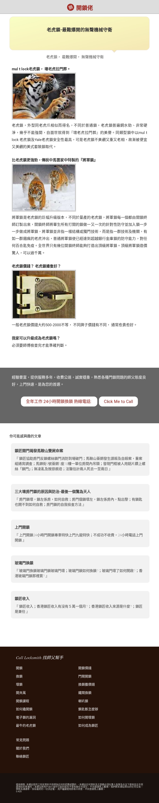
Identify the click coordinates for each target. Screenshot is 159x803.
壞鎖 (19, 684)
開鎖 (19, 668)
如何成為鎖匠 (88, 726)
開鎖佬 (84, 8)
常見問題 (22, 740)
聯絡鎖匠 (22, 756)
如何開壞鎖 (86, 717)
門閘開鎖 (85, 676)
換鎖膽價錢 (86, 684)
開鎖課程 (22, 701)
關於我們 (22, 748)
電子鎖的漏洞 (26, 717)
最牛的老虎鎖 (26, 726)
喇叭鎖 (83, 701)
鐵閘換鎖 (85, 693)
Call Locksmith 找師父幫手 (39, 657)
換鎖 (19, 676)
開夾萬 (21, 693)
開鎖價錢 (85, 668)
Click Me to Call (118, 401)
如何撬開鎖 (24, 709)
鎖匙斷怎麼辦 (88, 709)
